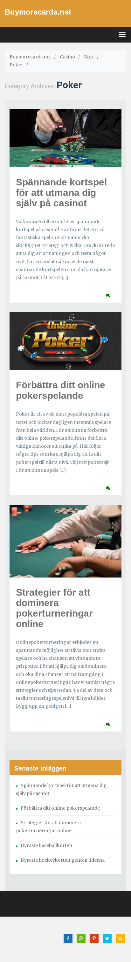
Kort (89, 57)
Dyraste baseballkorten (46, 845)
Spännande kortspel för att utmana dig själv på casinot (61, 192)
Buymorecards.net (38, 12)
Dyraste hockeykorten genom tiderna (63, 860)
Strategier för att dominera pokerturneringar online (54, 608)
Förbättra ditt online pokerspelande (60, 390)
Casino (67, 57)
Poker (16, 65)
